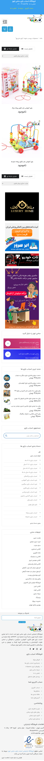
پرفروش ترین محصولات (32, 667)
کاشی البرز (37, 586)
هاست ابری (37, 538)
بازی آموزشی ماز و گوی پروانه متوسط (22, 162)
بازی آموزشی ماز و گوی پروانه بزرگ (22, 108)
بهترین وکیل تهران (35, 605)
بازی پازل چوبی (32, 505)
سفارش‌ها (37, 691)
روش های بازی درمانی (33, 712)
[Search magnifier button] (6, 435)
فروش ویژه (36, 660)
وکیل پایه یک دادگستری (33, 579)
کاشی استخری (36, 549)
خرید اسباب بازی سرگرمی (29, 484)
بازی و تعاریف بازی (34, 709)
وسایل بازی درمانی (34, 719)
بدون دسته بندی (35, 523)
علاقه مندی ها (35, 694)
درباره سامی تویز (35, 670)
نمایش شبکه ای (12, 49)
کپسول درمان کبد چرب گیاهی (31, 568)
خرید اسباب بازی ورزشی (29, 492)
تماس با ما (13, 8)
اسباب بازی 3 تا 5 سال (30, 468)
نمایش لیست (28, 49)
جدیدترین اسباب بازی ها (32, 663)
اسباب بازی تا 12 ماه (31, 461)
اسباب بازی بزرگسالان (30, 476)
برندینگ (38, 598)
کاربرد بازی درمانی (34, 716)
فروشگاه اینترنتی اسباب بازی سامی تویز (21, 751)
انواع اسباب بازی (35, 456)
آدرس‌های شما (35, 698)
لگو (40, 452)
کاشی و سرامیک (35, 557)
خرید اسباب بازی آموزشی (29, 480)
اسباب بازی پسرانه (31, 513)
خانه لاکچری (37, 553)
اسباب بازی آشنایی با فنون (29, 496)
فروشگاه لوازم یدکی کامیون (32, 583)
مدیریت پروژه (36, 601)
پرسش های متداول (34, 677)
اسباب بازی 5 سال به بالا (29, 472)
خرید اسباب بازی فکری (30, 488)
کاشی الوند (37, 590)
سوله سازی (37, 594)
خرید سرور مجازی (35, 542)
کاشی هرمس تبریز (35, 560)
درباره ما (20, 8)
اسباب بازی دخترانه (31, 517)
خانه (41, 38)
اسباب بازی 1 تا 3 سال (30, 464)
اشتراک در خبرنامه (23, 613)
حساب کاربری (29, 8)
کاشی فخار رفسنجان (34, 564)
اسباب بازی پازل (32, 500)
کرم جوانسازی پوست (34, 575)
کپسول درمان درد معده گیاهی (31, 572)
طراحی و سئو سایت (16, 758)
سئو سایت (37, 545)
